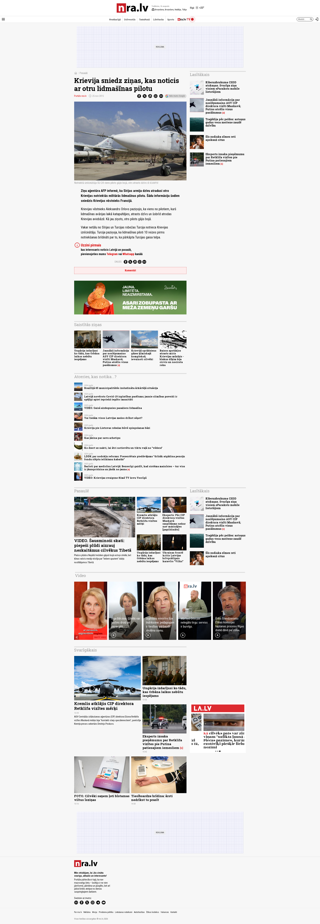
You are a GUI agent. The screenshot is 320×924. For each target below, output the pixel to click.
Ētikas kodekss (152, 912)
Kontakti (173, 912)
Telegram (112, 254)
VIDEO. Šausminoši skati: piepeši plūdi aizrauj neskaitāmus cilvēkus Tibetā (102, 545)
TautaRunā (144, 19)
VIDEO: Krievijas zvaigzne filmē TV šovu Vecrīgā (115, 477)
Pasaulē (84, 73)
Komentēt (130, 270)
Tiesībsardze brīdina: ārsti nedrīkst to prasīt (152, 798)
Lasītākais (200, 74)
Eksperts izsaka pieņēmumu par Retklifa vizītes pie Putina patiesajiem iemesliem (225, 158)
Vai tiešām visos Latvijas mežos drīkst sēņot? (113, 418)
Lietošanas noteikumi (123, 912)
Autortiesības (139, 912)
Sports (170, 19)
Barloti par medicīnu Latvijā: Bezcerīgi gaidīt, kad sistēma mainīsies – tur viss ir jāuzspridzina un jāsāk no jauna (134, 468)
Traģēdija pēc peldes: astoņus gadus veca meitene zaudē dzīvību (226, 122)
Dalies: (118, 261)
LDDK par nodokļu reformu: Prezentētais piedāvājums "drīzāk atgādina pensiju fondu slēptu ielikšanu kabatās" (134, 458)
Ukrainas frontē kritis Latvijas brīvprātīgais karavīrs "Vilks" (172, 557)
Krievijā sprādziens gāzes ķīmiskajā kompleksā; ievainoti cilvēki (143, 355)
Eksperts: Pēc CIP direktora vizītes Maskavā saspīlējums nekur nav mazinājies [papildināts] (174, 522)
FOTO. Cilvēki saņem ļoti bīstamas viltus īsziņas (102, 798)
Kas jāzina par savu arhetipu (102, 437)
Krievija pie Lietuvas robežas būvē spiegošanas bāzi (117, 427)
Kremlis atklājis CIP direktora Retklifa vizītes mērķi (147, 519)
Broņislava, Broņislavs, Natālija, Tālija (169, 9)
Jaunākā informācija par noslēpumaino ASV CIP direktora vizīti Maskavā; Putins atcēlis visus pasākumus (116, 357)
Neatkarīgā (115, 19)
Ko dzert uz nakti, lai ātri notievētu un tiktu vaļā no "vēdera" (123, 447)
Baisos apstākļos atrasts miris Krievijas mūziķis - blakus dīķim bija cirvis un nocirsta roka (172, 357)
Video (80, 575)
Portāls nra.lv (80, 96)
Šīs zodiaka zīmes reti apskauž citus (221, 138)
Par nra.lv (78, 912)
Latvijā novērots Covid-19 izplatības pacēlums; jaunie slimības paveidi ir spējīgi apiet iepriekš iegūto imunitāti (130, 398)
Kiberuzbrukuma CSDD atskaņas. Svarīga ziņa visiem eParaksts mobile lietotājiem (223, 87)
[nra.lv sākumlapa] (132, 8)
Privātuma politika (106, 912)
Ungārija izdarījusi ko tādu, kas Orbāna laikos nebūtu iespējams (86, 355)
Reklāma (87, 912)
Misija (94, 912)
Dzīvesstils (130, 19)
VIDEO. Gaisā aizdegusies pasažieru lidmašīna (113, 408)
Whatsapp (128, 254)
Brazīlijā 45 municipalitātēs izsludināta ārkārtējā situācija (121, 388)
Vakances (165, 912)
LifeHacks (158, 19)
